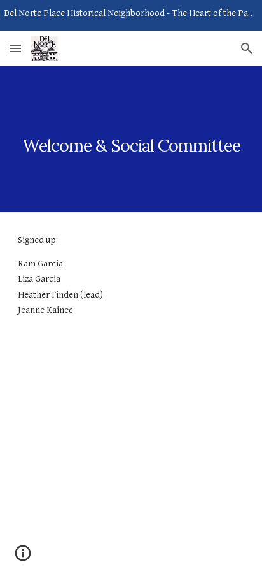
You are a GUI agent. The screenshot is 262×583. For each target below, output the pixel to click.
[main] (131, 139)
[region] (131, 15)
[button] (15, 48)
